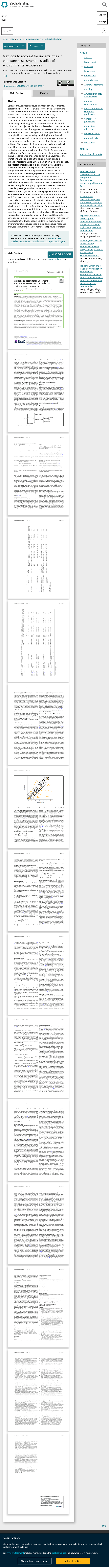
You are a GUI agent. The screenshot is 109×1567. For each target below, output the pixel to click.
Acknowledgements (93, 84)
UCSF (4, 19)
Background (90, 61)
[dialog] (54, 1550)
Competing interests (89, 127)
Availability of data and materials (93, 95)
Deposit (102, 14)
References (89, 142)
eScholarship (8, 39)
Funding (88, 89)
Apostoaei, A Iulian (46, 70)
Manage (101, 21)
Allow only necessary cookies (34, 1561)
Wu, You (14, 70)
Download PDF (11, 46)
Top (104, 1525)
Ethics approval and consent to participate (93, 111)
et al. (5, 76)
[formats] (23, 46)
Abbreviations (91, 80)
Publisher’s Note (92, 133)
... (71, 93)
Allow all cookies (73, 1561)
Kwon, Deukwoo (64, 70)
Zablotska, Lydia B (51, 73)
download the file (56, 259)
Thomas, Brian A (18, 73)
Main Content (15, 253)
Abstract (12, 101)
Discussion (89, 71)
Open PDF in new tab (62, 253)
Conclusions (90, 75)
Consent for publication (90, 120)
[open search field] (104, 4)
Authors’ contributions (90, 102)
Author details (91, 138)
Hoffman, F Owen (27, 70)
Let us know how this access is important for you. (42, 241)
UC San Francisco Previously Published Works (44, 39)
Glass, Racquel (34, 73)
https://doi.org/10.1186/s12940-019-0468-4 (23, 85)
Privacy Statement (15, 1552)
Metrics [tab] (44, 93)
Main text (88, 66)
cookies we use (59, 1552)
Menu (5, 31)
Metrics (84, 149)
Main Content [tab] (17, 93)
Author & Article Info (91, 154)
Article (83, 52)
